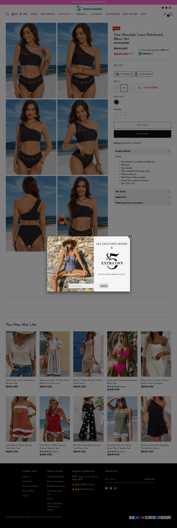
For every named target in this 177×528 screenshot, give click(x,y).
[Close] (129, 236)
